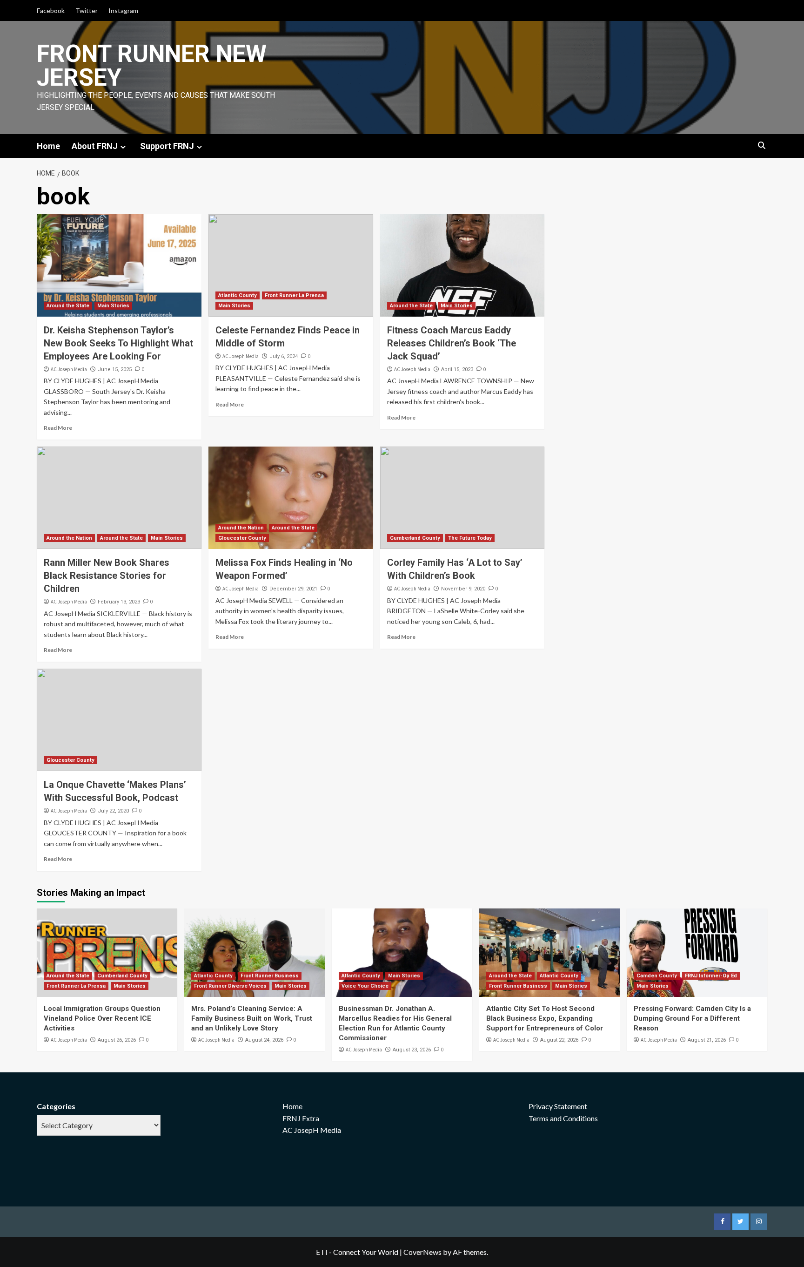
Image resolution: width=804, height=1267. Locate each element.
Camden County (656, 976)
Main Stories (113, 306)
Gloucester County (242, 538)
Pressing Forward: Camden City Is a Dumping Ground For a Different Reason (692, 1018)
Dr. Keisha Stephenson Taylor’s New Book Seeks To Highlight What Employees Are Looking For (118, 343)
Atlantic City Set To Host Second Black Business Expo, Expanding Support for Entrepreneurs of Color (544, 1018)
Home (48, 146)
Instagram (123, 10)
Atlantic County (237, 295)
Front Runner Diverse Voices (230, 986)
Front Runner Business (270, 976)
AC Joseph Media (69, 369)
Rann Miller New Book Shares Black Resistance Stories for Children (106, 575)
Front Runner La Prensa (294, 295)
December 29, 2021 (293, 589)
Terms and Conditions (563, 1118)
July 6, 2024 (283, 356)
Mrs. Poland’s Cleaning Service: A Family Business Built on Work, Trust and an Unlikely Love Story (251, 1018)
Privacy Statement (558, 1106)
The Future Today (470, 538)
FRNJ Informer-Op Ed (711, 976)
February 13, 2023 (119, 602)
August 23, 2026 (412, 1050)
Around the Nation (69, 538)
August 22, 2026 (559, 1040)
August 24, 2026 (264, 1040)
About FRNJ (95, 146)
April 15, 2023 (457, 369)
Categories (56, 1106)
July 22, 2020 (113, 811)
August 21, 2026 (707, 1040)
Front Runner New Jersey (152, 65)
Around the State (68, 306)
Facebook (51, 10)
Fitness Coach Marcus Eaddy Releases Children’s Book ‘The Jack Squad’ (451, 343)
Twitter (86, 10)
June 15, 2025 (115, 369)
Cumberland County (415, 538)
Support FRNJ (167, 146)
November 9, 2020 (463, 589)
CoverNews (422, 1251)
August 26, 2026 (117, 1040)
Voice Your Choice (365, 986)
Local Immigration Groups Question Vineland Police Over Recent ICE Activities (102, 1018)
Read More (58, 427)
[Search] (761, 146)
